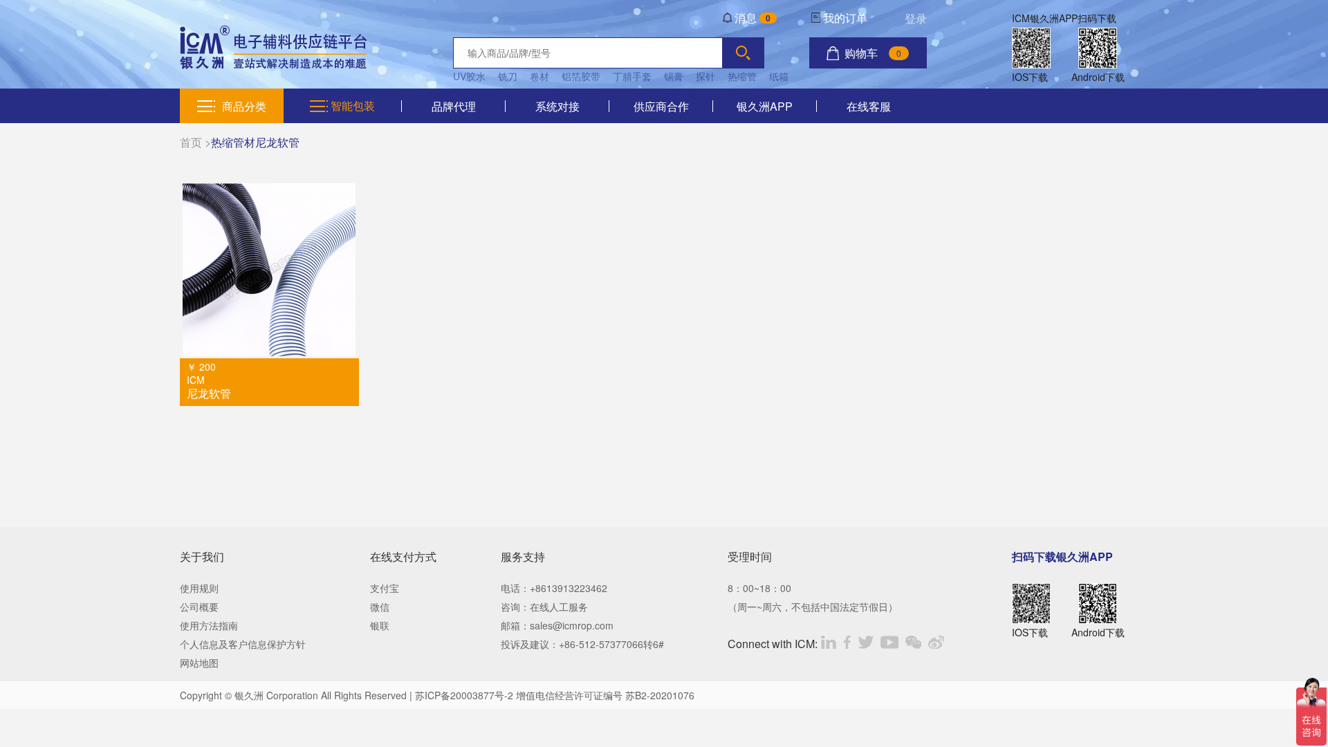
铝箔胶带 (581, 76)
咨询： (515, 607)
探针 (705, 76)
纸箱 (778, 76)
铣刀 (507, 76)
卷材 (539, 76)
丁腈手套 (632, 76)
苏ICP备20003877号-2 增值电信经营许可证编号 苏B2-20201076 (554, 695)
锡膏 (673, 76)
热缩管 (742, 76)
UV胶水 (469, 76)
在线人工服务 (559, 607)
